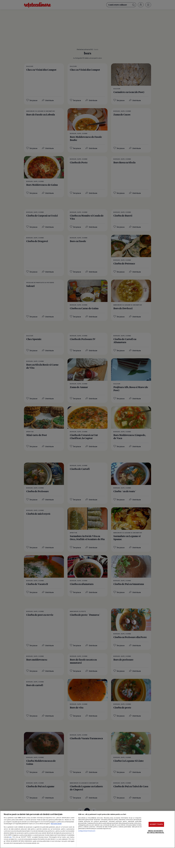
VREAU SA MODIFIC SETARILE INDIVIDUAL (155, 832)
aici (10, 837)
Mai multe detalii (56, 823)
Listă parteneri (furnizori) (86, 831)
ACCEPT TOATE (156, 824)
